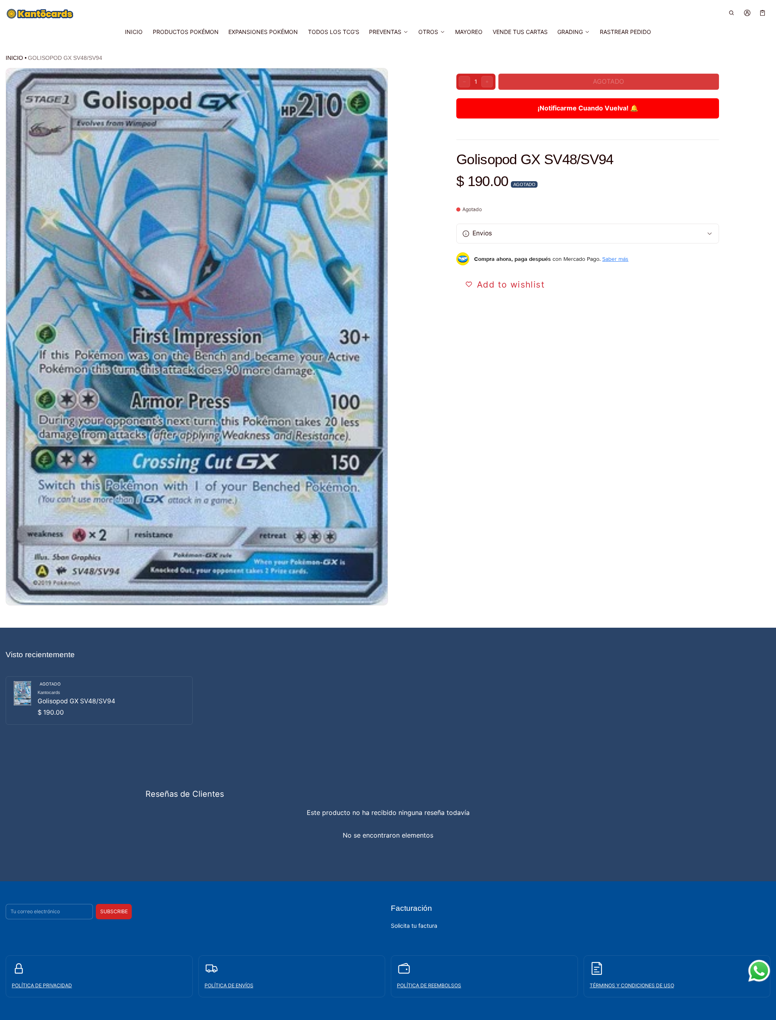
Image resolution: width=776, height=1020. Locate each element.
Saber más (615, 259)
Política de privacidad (42, 985)
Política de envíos (229, 985)
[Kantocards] (40, 14)
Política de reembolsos (429, 985)
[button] (732, 13)
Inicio (14, 58)
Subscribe (114, 911)
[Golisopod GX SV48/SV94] (99, 700)
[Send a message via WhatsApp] (759, 971)
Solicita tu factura (414, 925)
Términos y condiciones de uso (632, 985)
